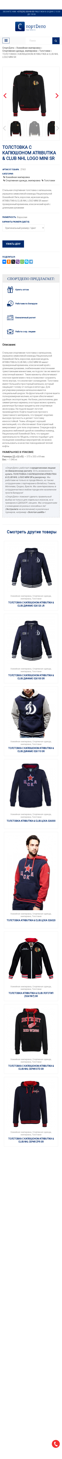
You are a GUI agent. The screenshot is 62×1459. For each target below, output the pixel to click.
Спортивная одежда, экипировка (19, 51)
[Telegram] (31, 262)
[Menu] (6, 40)
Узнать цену (13, 244)
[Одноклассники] (9, 262)
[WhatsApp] (22, 262)
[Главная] (31, 26)
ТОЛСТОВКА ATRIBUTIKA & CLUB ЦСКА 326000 (31, 821)
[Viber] (18, 262)
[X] (13, 262)
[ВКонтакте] (4, 262)
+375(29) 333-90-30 (25, 11)
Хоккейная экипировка (28, 48)
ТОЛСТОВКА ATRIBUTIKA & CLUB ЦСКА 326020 (31, 920)
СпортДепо (8, 48)
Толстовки (44, 51)
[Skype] (26, 262)
